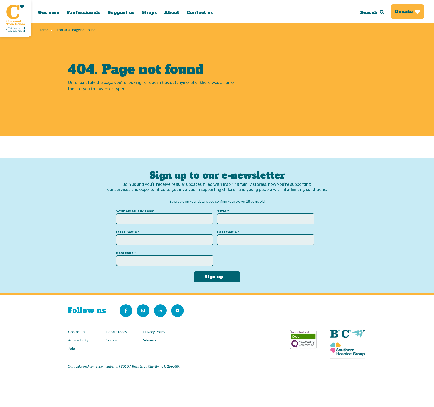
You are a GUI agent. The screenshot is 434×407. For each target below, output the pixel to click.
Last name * (228, 232)
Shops (149, 12)
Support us (121, 12)
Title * (223, 211)
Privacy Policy (154, 331)
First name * (127, 232)
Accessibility (78, 340)
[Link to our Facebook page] (126, 310)
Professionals (83, 12)
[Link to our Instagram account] (143, 310)
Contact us (199, 12)
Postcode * (126, 253)
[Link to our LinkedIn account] (160, 310)
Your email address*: (135, 211)
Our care (48, 12)
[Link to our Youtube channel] (177, 310)
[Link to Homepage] (15, 18)
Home (43, 29)
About (171, 12)
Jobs (72, 348)
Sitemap (149, 340)
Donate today (116, 331)
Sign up (213, 277)
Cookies (112, 340)
